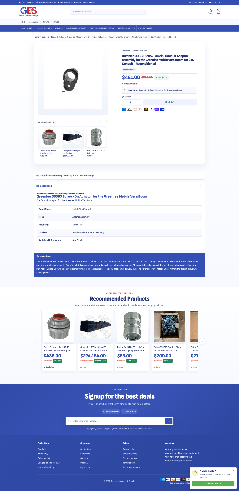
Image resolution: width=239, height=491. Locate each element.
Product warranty (131, 458)
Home (23, 22)
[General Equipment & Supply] (28, 12)
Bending (58, 28)
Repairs (46, 22)
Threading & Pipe (43, 28)
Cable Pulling (26, 28)
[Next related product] (106, 122)
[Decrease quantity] (125, 102)
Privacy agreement (132, 467)
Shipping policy (130, 453)
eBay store (85, 453)
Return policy (129, 449)
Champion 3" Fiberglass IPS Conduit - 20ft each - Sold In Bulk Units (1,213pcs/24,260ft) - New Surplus (95, 349)
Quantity (127, 97)
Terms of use (129, 462)
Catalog (55, 22)
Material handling (46, 467)
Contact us (85, 449)
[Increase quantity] (138, 102)
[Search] (143, 12)
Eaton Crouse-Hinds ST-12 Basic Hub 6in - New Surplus (57, 349)
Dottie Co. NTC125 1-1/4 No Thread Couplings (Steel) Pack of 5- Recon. (131, 349)
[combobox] (106, 12)
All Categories (146, 28)
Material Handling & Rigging (102, 28)
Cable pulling (44, 458)
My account (85, 467)
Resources (33, 22)
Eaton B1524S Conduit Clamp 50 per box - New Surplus (168, 349)
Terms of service (129, 428)
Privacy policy (146, 428)
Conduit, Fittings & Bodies (53, 37)
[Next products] (202, 341)
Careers (84, 458)
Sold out (170, 102)
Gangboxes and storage (49, 462)
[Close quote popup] (233, 471)
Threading (43, 453)
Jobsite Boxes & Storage (76, 28)
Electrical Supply (125, 28)
